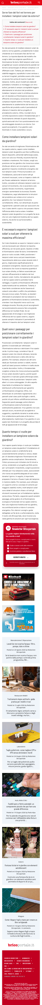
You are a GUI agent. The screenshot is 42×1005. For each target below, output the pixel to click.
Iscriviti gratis (19, 557)
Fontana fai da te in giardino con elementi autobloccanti (21, 866)
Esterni (21, 862)
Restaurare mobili (21, 696)
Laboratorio (21, 747)
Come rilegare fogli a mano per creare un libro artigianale (21, 921)
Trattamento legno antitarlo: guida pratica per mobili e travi (21, 700)
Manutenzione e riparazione (21, 640)
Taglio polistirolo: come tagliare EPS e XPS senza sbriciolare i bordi (21, 751)
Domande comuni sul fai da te (17, 7)
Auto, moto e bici (21, 800)
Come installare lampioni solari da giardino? (19, 26)
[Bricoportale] (21, 2)
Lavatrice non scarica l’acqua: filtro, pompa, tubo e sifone (21, 645)
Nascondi (29, 22)
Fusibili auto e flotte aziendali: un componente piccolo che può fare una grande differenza (21, 806)
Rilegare (21, 916)
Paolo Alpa (31, 812)
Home (4, 7)
